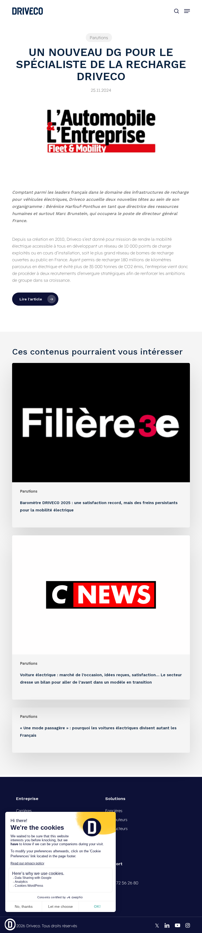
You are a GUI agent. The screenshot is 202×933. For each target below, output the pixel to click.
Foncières (113, 810)
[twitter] (157, 925)
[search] (176, 11)
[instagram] (187, 925)
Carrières (24, 810)
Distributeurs (116, 819)
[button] (187, 11)
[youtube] (177, 925)
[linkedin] (167, 925)
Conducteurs (116, 828)
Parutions (99, 37)
